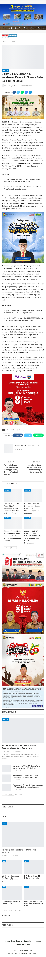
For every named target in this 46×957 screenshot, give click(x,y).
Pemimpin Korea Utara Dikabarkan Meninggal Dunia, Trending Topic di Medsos (11, 469)
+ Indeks (37, 941)
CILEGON (5, 70)
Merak (15, 430)
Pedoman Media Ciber (23, 944)
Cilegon (9, 430)
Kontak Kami (28, 941)
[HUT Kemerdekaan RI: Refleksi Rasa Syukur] (34, 867)
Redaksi (19, 941)
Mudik (20, 430)
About (7, 941)
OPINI (4, 824)
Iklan (13, 941)
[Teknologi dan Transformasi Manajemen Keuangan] (23, 834)
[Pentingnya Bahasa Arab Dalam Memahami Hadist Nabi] (34, 893)
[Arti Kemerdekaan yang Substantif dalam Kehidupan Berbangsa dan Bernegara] (12, 867)
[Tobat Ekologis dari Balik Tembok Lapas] (12, 893)
